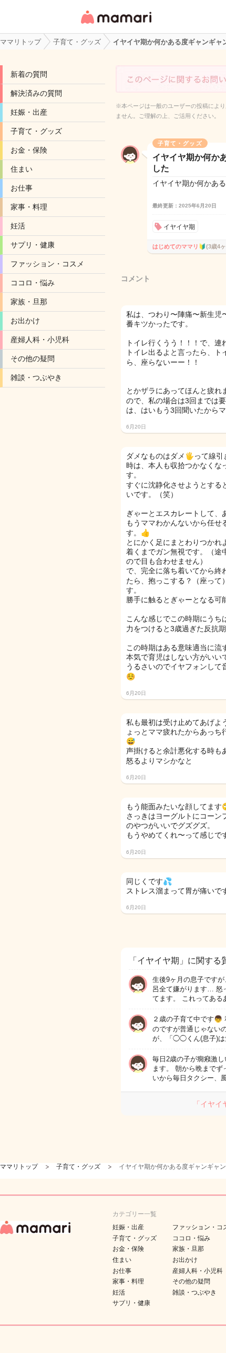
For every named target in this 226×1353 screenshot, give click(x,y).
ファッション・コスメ (47, 264)
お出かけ (25, 320)
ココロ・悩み (33, 282)
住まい (22, 169)
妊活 (18, 226)
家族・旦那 (29, 301)
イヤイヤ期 (179, 227)
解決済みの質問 (36, 93)
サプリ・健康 (33, 245)
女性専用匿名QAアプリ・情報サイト (115, 24)
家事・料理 (29, 207)
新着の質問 (29, 74)
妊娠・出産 (29, 112)
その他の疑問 (33, 358)
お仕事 (22, 188)
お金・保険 (29, 150)
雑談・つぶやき (36, 377)
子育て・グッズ (36, 131)
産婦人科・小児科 (40, 339)
